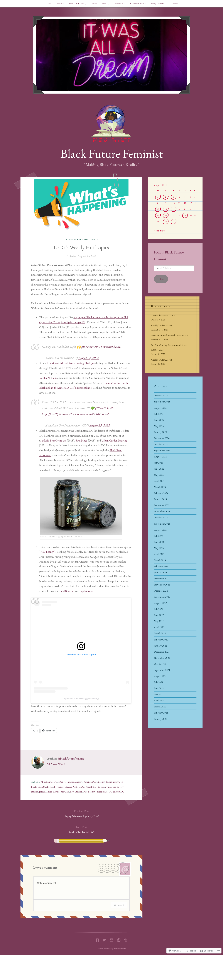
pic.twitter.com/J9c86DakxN (91, 414)
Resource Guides (137, 3)
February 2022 (161, 639)
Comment (119, 905)
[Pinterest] (118, 939)
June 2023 (159, 542)
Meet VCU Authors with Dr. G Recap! (169, 335)
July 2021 (158, 682)
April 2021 (159, 700)
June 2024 (159, 468)
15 (158, 209)
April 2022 (159, 627)
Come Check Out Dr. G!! (163, 315)
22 (158, 215)
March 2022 (160, 633)
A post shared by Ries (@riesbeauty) (81, 698)
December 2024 (161, 438)
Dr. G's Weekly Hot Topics (81, 239)
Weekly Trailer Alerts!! (81, 829)
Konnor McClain (61, 791)
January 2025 (160, 432)
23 (166, 215)
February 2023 (161, 566)
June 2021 (159, 688)
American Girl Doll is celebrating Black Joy (71, 363)
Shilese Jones (102, 791)
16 (166, 209)
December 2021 (161, 651)
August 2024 (160, 456)
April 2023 (159, 554)
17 (173, 209)
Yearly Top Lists (157, 3)
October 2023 (161, 517)
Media (104, 3)
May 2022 (159, 621)
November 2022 (162, 584)
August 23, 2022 (99, 425)
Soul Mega (81, 440)
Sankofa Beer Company (53, 440)
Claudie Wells (71, 786)
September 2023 (162, 523)
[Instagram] (111, 939)
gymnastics (110, 786)
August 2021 (160, 676)
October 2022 (161, 590)
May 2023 (159, 548)
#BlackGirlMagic (49, 781)
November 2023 (162, 511)
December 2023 (161, 505)
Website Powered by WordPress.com (111, 948)
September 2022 (162, 596)
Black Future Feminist (111, 153)
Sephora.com (87, 591)
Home (48, 3)
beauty (101, 781)
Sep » (163, 230)
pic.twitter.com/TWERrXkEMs (101, 346)
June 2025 (159, 420)
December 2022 (161, 578)
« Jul (156, 230)
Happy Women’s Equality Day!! (82, 814)
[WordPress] (126, 939)
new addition (76, 791)
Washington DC (116, 791)
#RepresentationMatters (70, 781)
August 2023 (160, 529)
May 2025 (159, 426)
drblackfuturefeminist (70, 758)
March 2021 (160, 706)
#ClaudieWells (104, 408)
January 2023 (160, 572)
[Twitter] (104, 939)
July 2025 (158, 414)
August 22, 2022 (88, 358)
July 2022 (158, 609)
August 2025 (160, 407)
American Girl (90, 781)
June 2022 (159, 615)
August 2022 (160, 603)
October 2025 (161, 395)
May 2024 (159, 474)
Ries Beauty (47, 551)
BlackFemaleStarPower (42, 786)
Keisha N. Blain (48, 378)
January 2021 (160, 719)
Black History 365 (114, 781)
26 (185, 215)
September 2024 (162, 450)
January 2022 (160, 645)
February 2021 (161, 712)
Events (94, 3)
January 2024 (160, 499)
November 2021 (162, 657)
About (59, 3)
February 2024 (161, 493)
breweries (59, 786)
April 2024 (159, 481)
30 (166, 221)
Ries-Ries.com (66, 591)
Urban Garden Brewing (114, 440)
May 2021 (159, 694)
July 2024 (158, 462)
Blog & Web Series (76, 3)
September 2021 (162, 670)
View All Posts (56, 764)
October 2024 (161, 444)
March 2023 (160, 560)
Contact (174, 3)
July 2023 (158, 535)
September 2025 (162, 401)
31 (173, 221)
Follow (161, 279)
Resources (119, 3)
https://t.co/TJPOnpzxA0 (57, 414)
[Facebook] (97, 939)
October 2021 (161, 664)
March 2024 (160, 487)
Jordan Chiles (45, 791)
